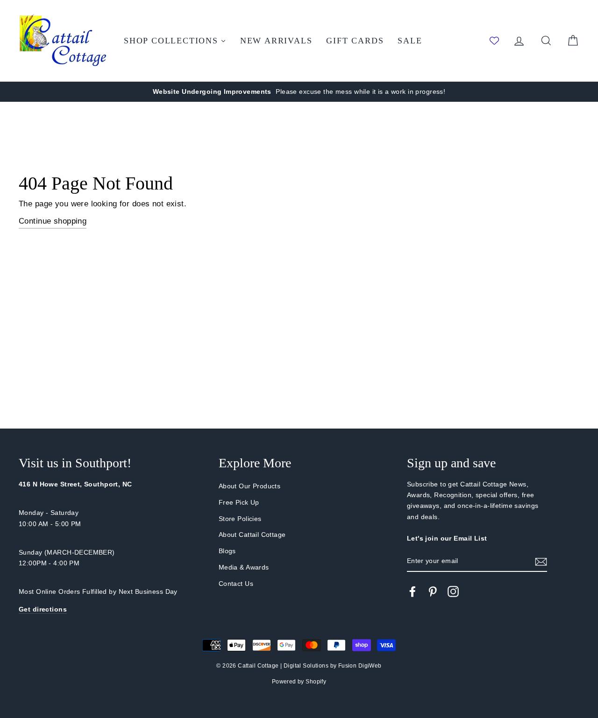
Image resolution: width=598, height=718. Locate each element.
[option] (299, 91)
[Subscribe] (541, 561)
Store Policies (240, 518)
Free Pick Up (239, 502)
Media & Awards (244, 567)
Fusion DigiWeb (360, 665)
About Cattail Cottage (252, 534)
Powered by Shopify (299, 681)
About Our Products (250, 486)
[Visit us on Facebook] (412, 591)
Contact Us (236, 583)
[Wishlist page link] (494, 40)
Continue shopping (52, 221)
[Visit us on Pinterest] (432, 591)
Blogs (227, 551)
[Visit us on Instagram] (453, 591)
